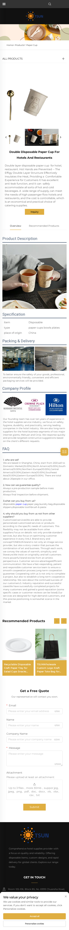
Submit (34, 807)
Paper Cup (31, 45)
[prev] (6, 137)
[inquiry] (64, 452)
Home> (10, 45)
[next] (60, 137)
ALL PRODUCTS (12, 58)
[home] (34, 15)
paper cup (21, 504)
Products (19, 45)
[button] (57, 621)
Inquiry (35, 211)
